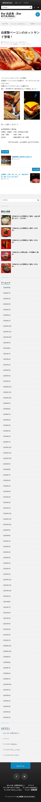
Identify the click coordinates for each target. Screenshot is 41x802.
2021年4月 (6, 624)
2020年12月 (7, 646)
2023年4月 (6, 491)
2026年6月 (6, 298)
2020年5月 (6, 679)
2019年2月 (6, 717)
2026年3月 (6, 309)
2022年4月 (6, 557)
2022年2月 (6, 568)
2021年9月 (6, 596)
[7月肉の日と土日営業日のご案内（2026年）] (6, 232)
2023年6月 (6, 480)
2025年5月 (6, 365)
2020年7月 (6, 668)
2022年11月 (7, 519)
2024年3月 (6, 431)
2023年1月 (6, 508)
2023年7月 (6, 475)
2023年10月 (7, 458)
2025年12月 (7, 326)
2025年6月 (6, 359)
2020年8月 (6, 662)
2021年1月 (6, 640)
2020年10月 (7, 651)
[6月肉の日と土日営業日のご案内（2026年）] (6, 244)
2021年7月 (6, 607)
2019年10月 (7, 684)
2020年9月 (6, 657)
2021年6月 (6, 613)
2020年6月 (6, 673)
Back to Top (20, 766)
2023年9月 (6, 464)
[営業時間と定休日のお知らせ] (6, 160)
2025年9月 (6, 343)
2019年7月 (6, 690)
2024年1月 (6, 442)
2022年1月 (6, 574)
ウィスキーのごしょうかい (11, 749)
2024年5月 (6, 425)
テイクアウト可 (7, 44)
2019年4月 (6, 706)
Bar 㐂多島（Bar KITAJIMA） (11, 14)
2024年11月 (7, 392)
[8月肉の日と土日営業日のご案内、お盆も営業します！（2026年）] (6, 220)
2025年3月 (6, 376)
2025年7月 (6, 354)
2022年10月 (7, 524)
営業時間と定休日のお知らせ (22, 157)
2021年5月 (6, 618)
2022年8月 (6, 535)
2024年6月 (6, 420)
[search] (30, 7)
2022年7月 (6, 541)
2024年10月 (7, 398)
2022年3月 (6, 563)
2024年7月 (6, 414)
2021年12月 (7, 579)
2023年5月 (6, 486)
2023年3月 (6, 497)
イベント (6, 738)
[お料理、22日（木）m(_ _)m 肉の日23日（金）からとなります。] (35, 178)
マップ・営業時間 (31, 790)
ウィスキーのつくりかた (11, 755)
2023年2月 (6, 502)
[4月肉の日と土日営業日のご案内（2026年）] (6, 268)
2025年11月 (7, 332)
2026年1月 (6, 320)
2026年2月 (6, 315)
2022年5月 (6, 552)
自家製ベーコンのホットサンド (22, 44)
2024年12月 (7, 387)
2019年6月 (6, 695)
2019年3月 (6, 712)
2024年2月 (6, 436)
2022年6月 (6, 546)
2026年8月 (6, 287)
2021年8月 (6, 602)
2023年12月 (7, 447)
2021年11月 (7, 585)
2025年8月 (6, 348)
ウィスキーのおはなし (10, 744)
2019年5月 (6, 701)
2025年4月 (6, 370)
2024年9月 (6, 403)
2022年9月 (6, 530)
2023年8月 (6, 469)
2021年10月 (7, 590)
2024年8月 (6, 409)
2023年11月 (7, 453)
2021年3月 (6, 629)
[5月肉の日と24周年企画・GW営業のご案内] (6, 256)
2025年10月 (7, 337)
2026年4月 (6, 304)
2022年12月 (7, 513)
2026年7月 (6, 293)
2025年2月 (6, 381)
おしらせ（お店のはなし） (20, 42)
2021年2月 (6, 635)
